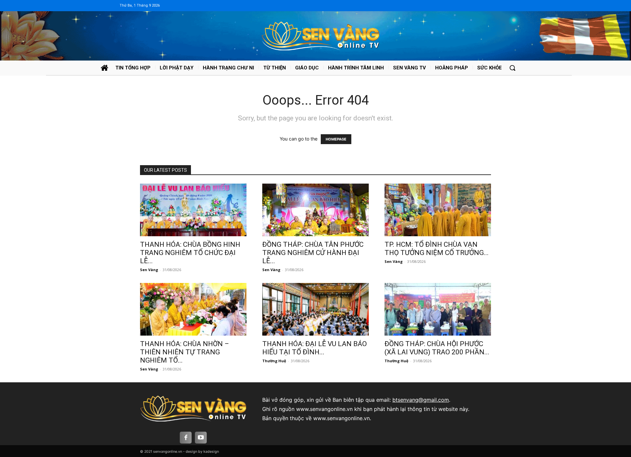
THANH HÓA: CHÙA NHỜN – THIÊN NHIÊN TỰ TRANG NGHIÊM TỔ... (184, 352)
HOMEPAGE (336, 139)
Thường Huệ (274, 360)
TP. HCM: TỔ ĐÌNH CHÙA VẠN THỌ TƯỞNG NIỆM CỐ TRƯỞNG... (437, 249)
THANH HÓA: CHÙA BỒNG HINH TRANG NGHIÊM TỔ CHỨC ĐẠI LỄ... (190, 253)
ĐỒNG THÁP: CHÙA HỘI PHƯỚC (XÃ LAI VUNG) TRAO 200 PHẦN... (437, 348)
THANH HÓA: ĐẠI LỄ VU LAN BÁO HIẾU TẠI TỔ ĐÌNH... (314, 348)
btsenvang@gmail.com (420, 399)
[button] (512, 68)
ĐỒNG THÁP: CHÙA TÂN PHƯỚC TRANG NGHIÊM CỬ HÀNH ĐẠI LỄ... (312, 253)
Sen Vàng (149, 269)
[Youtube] (201, 438)
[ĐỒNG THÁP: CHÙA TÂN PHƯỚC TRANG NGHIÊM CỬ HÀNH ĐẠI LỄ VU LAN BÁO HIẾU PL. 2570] (315, 210)
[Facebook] (186, 438)
